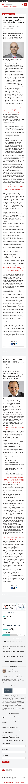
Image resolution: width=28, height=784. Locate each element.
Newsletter (23, 1)
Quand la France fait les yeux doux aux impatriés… (12, 721)
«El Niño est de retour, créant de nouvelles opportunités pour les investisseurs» (13, 647)
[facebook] (12, 344)
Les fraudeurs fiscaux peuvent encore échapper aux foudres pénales (12, 726)
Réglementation (8, 14)
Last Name (5, 755)
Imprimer (14, 342)
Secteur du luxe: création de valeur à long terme (13, 657)
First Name (5, 749)
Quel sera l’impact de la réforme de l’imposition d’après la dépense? (11, 736)
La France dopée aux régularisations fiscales (11, 716)
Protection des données (19, 782)
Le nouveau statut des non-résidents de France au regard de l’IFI (13, 731)
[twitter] (14, 344)
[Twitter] (4, 1)
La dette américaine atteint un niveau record (12, 662)
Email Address (6, 743)
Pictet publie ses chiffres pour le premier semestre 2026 (13, 652)
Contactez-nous (22, 775)
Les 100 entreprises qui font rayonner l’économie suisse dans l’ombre (12, 642)
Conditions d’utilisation (9, 782)
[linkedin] (16, 344)
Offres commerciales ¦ (12, 775)
